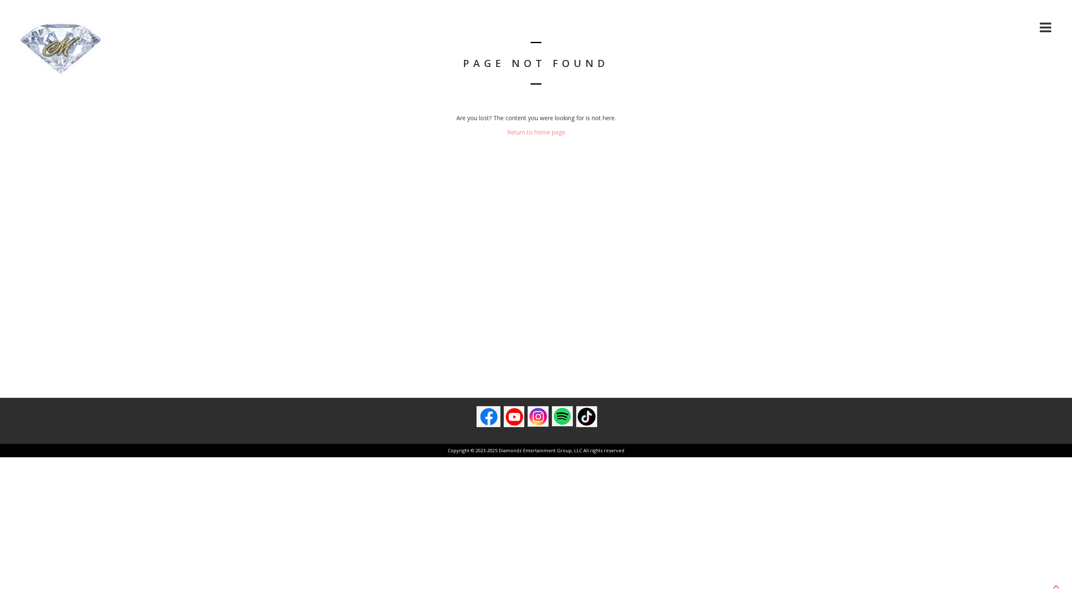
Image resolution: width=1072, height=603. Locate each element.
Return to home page (536, 132)
